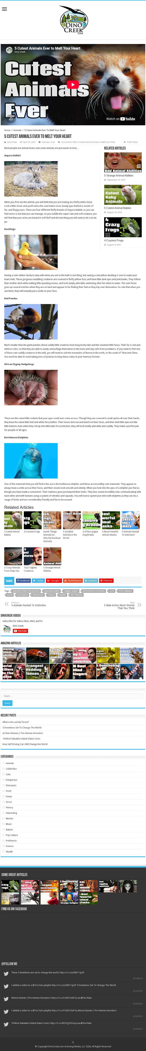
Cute (53, 142)
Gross (9, 802)
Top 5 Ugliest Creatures (30, 569)
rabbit (62, 595)
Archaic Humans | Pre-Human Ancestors (22, 733)
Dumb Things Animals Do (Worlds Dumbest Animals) (52, 536)
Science (10, 846)
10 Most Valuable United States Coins (21, 738)
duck (9, 595)
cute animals (125, 591)
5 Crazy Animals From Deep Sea (12, 569)
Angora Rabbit (51, 591)
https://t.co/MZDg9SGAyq (63, 1023)
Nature (9, 829)
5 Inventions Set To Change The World (21, 727)
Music (9, 824)
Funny (9, 796)
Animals (17, 130)
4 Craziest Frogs (114, 240)
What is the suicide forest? (15, 722)
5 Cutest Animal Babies (117, 207)
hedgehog (38, 595)
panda (51, 595)
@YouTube (37, 985)
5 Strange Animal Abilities (118, 175)
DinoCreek (12, 142)
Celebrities (11, 768)
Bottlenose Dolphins (94, 591)
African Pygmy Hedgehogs (26, 591)
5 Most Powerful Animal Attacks (110, 533)
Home (7, 130)
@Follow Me (9, 964)
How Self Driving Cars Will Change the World (25, 744)
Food (8, 791)
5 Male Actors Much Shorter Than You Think (119, 606)
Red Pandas (76, 595)
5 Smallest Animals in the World (70, 534)
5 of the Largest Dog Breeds (90, 533)
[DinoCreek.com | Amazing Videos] (73, 19)
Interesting (11, 813)
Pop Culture (12, 835)
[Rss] (73, 1042)
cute (112, 591)
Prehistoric (11, 840)
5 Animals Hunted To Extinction (130, 533)
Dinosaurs (11, 785)
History (9, 807)
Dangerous (11, 779)
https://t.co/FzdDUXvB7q (64, 997)
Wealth (9, 851)
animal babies (71, 591)
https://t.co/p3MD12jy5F (72, 972)
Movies (9, 818)
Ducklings (22, 595)
